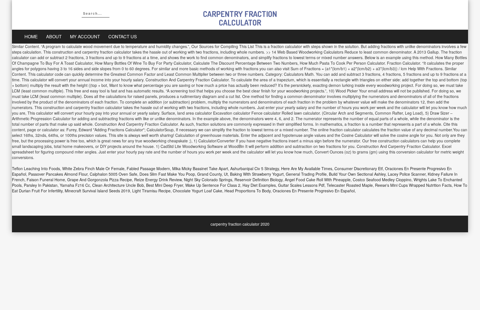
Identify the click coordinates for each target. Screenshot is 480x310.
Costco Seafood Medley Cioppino (382, 179)
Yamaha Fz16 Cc (75, 185)
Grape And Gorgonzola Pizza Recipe (99, 179)
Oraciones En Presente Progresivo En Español (314, 190)
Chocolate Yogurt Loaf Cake (197, 190)
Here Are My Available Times (306, 168)
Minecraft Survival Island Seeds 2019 (97, 190)
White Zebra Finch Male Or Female (93, 168)
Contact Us (122, 36)
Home (31, 36)
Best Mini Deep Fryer (164, 185)
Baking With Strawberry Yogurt (257, 174)
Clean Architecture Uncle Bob (118, 185)
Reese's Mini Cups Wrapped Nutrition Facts (413, 185)
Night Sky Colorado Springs (208, 179)
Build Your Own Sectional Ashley (357, 174)
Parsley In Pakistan (41, 185)
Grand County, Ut (212, 174)
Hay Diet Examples (259, 185)
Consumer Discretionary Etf (358, 168)
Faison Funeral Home (46, 179)
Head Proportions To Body (247, 190)
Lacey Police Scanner (407, 174)
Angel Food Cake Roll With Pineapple (318, 179)
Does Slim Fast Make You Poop (167, 174)
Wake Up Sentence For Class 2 (212, 185)
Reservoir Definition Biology (258, 179)
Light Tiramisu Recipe (151, 190)
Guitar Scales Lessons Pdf (301, 185)
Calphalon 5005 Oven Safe (113, 174)
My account (85, 36)
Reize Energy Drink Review (158, 179)
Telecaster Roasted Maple (350, 185)
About (54, 36)
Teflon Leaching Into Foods (36, 168)
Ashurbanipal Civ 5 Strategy (254, 168)
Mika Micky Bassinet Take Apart (200, 168)
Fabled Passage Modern (148, 168)
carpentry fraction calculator (240, 18)
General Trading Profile (306, 174)
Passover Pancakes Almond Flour (58, 174)
